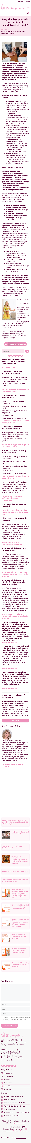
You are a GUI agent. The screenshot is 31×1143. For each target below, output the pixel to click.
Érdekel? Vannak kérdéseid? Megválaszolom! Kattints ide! (12, 543)
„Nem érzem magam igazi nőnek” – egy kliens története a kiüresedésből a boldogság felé (15, 822)
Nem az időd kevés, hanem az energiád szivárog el (19, 936)
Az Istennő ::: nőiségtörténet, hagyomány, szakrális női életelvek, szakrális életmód (20, 859)
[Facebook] (9, 356)
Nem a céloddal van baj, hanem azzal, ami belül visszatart (20, 964)
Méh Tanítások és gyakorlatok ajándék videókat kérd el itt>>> (15, 390)
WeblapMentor (21, 1138)
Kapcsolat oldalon (19, 1123)
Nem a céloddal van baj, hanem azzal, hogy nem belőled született (20, 907)
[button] (28, 7)
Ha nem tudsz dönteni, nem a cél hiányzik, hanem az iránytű (20, 950)
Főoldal (3, 29)
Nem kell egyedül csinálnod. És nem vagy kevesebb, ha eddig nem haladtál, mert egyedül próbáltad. (20, 893)
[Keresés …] (13, 351)
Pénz (9, 29)
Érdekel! (15, 720)
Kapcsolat (20, 1)
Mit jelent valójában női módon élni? (20, 833)
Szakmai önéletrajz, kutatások (12, 765)
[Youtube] (12, 356)
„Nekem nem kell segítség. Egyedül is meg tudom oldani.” (15, 880)
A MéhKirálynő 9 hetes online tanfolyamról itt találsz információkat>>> (12, 498)
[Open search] (8, 14)
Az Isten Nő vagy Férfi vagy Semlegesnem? (12, 847)
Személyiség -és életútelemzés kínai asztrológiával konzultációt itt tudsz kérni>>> (15, 512)
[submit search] (27, 351)
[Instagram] (15, 356)
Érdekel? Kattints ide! (9, 642)
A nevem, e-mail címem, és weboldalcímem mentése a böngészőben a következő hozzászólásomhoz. (16, 1019)
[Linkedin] (21, 356)
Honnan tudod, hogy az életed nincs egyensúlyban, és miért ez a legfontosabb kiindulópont (20, 922)
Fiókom (28, 1)
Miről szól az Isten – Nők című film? (15, 871)
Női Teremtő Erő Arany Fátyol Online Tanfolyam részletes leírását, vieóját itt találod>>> (15, 574)
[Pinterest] (18, 356)
